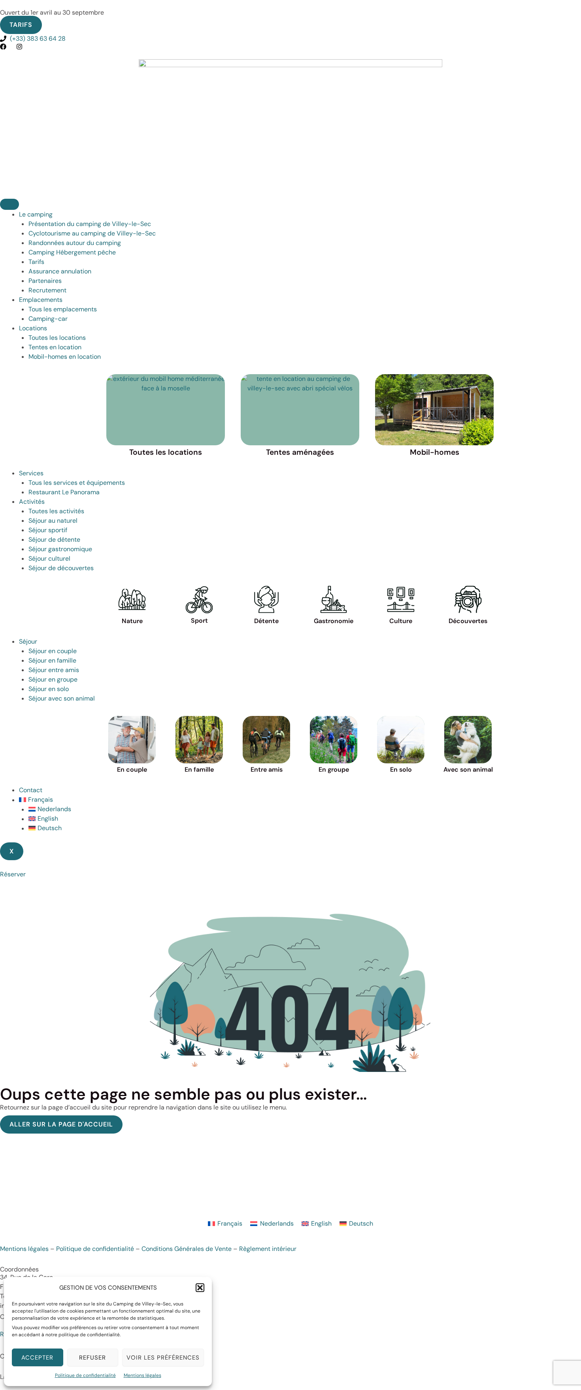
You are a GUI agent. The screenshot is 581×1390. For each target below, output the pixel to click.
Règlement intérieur (267, 1249)
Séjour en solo (48, 689)
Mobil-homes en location (64, 356)
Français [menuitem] (229, 1223)
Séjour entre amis (53, 670)
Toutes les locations (57, 337)
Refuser (92, 1358)
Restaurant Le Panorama (64, 492)
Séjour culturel (49, 558)
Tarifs (36, 262)
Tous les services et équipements (76, 482)
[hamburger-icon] (9, 204)
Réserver (13, 874)
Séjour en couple (52, 651)
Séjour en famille (52, 660)
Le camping (36, 214)
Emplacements (40, 300)
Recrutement (47, 290)
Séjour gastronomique (60, 549)
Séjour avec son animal (61, 698)
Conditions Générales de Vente (186, 1249)
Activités (32, 501)
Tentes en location (54, 347)
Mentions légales (142, 1375)
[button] (200, 1288)
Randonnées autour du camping (74, 243)
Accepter (37, 1358)
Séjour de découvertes (61, 568)
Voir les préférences (163, 1358)
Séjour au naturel (52, 520)
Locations (33, 328)
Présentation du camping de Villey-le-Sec (89, 224)
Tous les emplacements (62, 309)
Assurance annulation (59, 271)
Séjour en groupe (52, 679)
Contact (30, 790)
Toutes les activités (56, 511)
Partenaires (45, 281)
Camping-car (48, 319)
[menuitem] (300, 799)
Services (31, 473)
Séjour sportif (47, 530)
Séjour (28, 641)
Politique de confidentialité (85, 1375)
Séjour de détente (54, 539)
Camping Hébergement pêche (72, 252)
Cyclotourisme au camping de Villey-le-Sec (92, 233)
